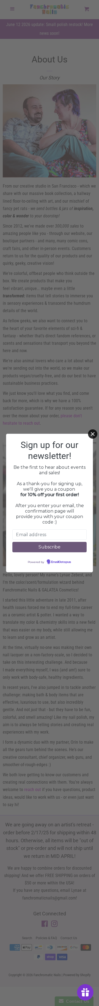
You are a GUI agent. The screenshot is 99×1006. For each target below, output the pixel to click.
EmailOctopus (61, 562)
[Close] (92, 434)
